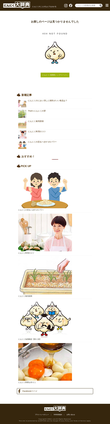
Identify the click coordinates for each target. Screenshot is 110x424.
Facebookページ (29, 391)
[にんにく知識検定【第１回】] (55, 299)
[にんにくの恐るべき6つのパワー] (55, 170)
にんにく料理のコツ (26, 253)
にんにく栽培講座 (25, 296)
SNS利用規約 (58, 414)
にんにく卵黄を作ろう (27, 382)
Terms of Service (80, 420)
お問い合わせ (71, 414)
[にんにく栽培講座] (55, 256)
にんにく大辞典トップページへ (55, 75)
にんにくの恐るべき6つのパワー (31, 210)
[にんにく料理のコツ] (55, 213)
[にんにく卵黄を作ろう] (55, 342)
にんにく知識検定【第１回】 (29, 339)
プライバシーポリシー (42, 414)
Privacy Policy (64, 420)
